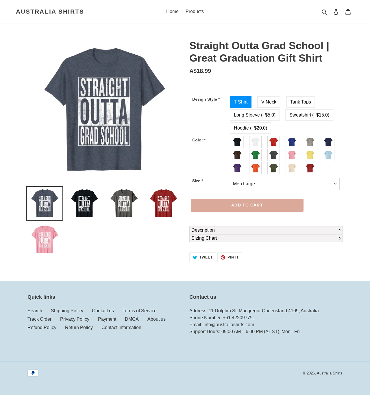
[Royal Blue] (292, 142)
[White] (255, 142)
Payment (107, 319)
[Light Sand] (292, 168)
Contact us (103, 310)
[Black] (237, 142)
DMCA (132, 319)
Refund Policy (41, 327)
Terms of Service (140, 310)
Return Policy (79, 327)
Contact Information (121, 327)
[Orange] (255, 168)
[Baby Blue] (328, 155)
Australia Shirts (50, 11)
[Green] (255, 155)
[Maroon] (310, 168)
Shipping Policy (67, 310)
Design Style (206, 99)
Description (203, 230)
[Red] (274, 142)
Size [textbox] (197, 180)
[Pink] (292, 155)
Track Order (39, 319)
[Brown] (237, 155)
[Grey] (310, 142)
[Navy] (328, 142)
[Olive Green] (274, 168)
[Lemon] (310, 155)
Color (199, 140)
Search (34, 310)
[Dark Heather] (274, 155)
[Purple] (237, 168)
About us (156, 319)
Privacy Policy (74, 319)
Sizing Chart (204, 238)
